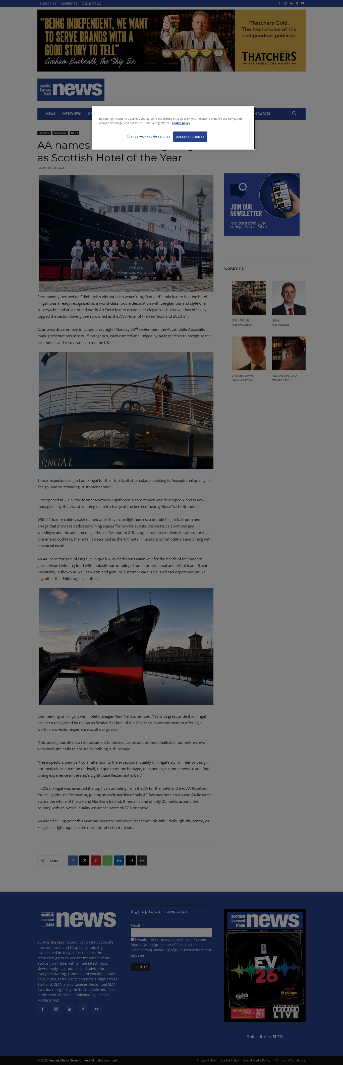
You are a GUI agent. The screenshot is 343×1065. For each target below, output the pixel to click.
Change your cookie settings (148, 136)
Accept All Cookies (190, 137)
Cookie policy (181, 123)
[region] (173, 128)
